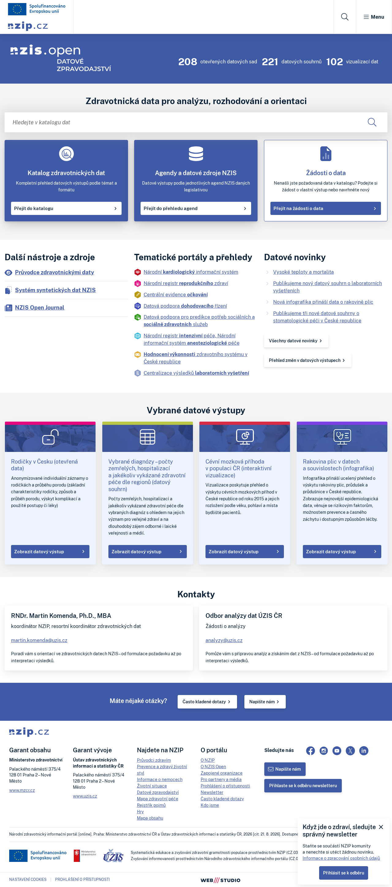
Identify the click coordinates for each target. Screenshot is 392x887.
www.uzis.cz (85, 796)
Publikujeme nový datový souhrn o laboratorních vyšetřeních (327, 287)
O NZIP (208, 760)
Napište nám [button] (288, 769)
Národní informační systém (191, 272)
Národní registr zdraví (186, 283)
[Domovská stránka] (37, 9)
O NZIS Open (213, 766)
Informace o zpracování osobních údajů (341, 858)
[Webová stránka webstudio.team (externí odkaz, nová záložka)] (220, 879)
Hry (140, 811)
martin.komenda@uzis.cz (39, 640)
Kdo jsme (210, 805)
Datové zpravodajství (158, 792)
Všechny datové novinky (293, 340)
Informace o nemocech (160, 779)
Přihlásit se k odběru (343, 872)
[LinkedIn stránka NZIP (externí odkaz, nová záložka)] (363, 750)
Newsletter (212, 792)
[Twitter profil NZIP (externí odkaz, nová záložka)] (350, 750)
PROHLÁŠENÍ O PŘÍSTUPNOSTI (82, 879)
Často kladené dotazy (204, 701)
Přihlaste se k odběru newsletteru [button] (303, 785)
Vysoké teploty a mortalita (303, 272)
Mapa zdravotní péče (157, 798)
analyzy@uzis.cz (224, 640)
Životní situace (152, 785)
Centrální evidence (176, 294)
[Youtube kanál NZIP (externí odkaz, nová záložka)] (336, 750)
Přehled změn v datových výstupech (305, 360)
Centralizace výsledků (196, 373)
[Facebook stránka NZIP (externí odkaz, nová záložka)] (310, 750)
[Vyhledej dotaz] (372, 122)
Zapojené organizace (222, 773)
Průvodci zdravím (154, 760)
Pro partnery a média (221, 779)
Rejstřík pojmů (151, 805)
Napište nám (262, 701)
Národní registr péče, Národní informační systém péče (191, 339)
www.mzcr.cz (22, 790)
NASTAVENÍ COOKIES (28, 879)
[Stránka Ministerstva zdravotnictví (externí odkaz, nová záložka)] (85, 856)
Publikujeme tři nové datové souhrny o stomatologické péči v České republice (317, 317)
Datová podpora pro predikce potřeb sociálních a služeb (199, 320)
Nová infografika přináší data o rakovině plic (323, 302)
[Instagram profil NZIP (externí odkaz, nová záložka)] (323, 750)
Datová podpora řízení (185, 306)
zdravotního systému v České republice (195, 358)
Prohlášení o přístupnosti (225, 785)
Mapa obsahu (150, 818)
